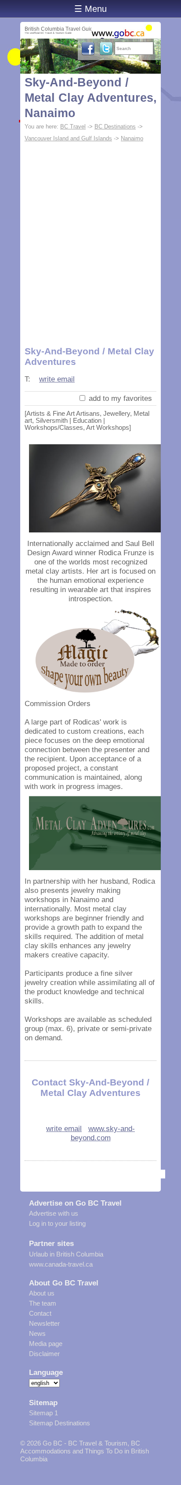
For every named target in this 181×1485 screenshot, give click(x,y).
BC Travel (73, 126)
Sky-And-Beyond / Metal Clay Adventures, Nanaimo (91, 98)
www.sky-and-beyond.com (103, 1133)
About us (41, 1293)
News (37, 1333)
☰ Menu (90, 9)
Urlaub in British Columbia (66, 1254)
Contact (40, 1313)
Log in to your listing (57, 1223)
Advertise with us (53, 1213)
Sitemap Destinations (59, 1423)
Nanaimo (132, 138)
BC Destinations (115, 126)
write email (57, 379)
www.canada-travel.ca (61, 1264)
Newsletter (44, 1323)
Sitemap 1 (43, 1413)
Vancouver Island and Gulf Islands (68, 138)
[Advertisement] (90, 239)
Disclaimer (44, 1353)
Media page (45, 1343)
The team (42, 1303)
